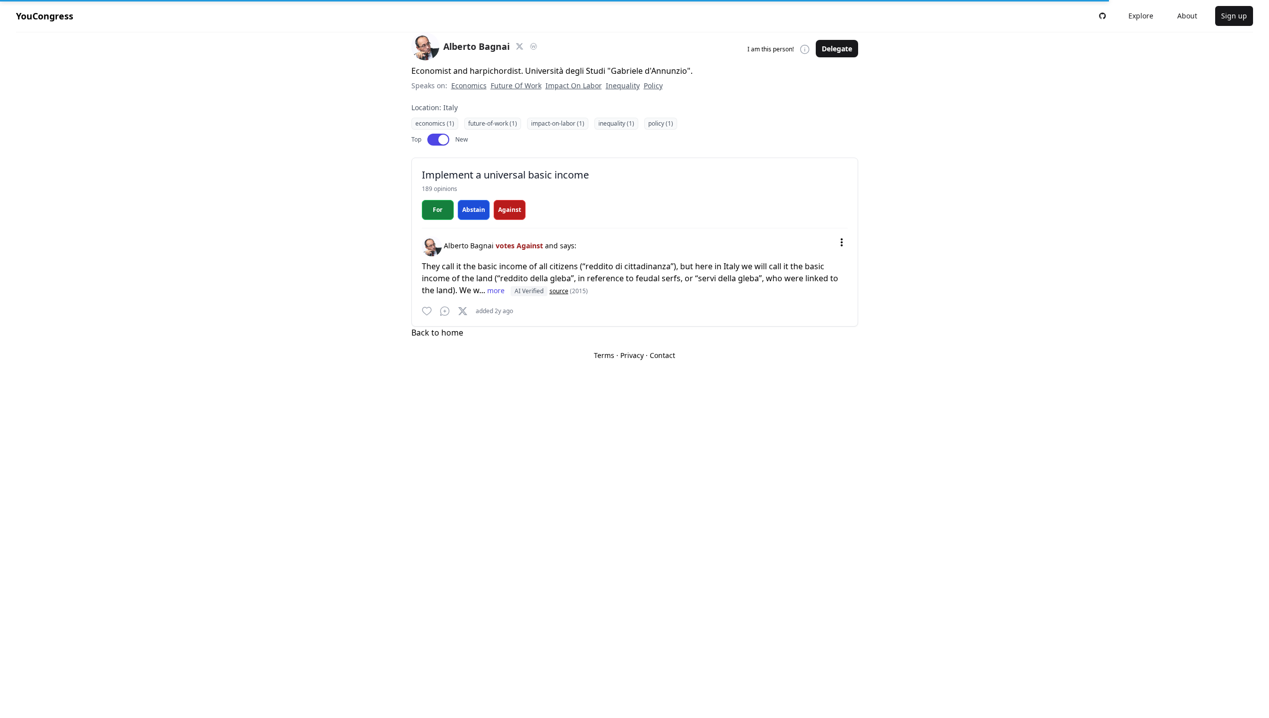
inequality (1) (616, 123)
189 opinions (439, 188)
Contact (662, 355)
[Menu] (842, 242)
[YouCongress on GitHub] (1102, 16)
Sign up (1234, 15)
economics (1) (434, 123)
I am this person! (770, 49)
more (497, 290)
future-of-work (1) (492, 123)
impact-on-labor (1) (557, 123)
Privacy (632, 355)
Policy (653, 85)
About (1187, 15)
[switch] (438, 140)
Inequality (623, 85)
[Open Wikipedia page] (534, 46)
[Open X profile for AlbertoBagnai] (520, 46)
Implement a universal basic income (505, 174)
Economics (469, 85)
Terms (604, 355)
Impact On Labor (573, 85)
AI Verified (529, 291)
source (558, 291)
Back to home (437, 332)
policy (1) (660, 123)
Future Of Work (516, 85)
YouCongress (44, 16)
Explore (1140, 15)
